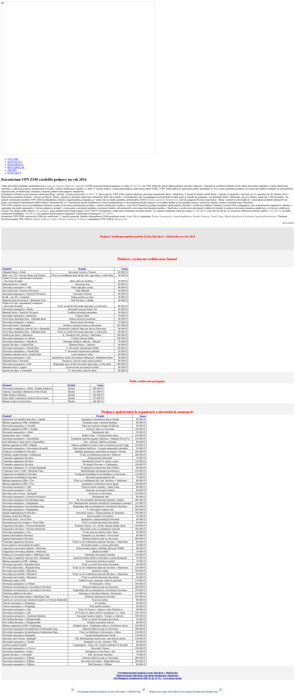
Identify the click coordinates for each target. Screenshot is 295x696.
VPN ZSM (12, 159)
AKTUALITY (14, 162)
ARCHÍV (12, 170)
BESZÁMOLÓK (16, 167)
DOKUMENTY (15, 164)
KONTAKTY (14, 173)
